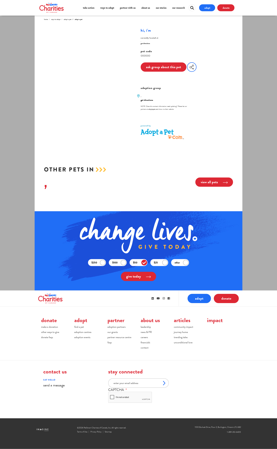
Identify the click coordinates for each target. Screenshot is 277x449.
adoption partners (116, 327)
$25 (156, 262)
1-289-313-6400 (234, 432)
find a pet (79, 327)
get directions (145, 43)
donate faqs (47, 337)
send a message (54, 385)
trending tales (181, 337)
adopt (207, 8)
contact (144, 348)
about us (145, 8)
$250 (94, 262)
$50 (135, 262)
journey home (181, 332)
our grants (112, 332)
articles (182, 320)
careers (144, 337)
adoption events (82, 337)
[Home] (51, 8)
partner (116, 320)
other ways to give (50, 332)
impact (215, 320)
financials (145, 342)
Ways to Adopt (55, 19)
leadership (146, 327)
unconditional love (183, 342)
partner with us (128, 8)
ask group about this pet (163, 67)
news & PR (146, 332)
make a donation (49, 327)
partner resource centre (119, 337)
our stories (161, 8)
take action (88, 8)
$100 (115, 262)
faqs (109, 342)
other (177, 262)
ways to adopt (107, 8)
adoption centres (82, 332)
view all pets (209, 182)
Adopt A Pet (67, 19)
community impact (183, 327)
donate (226, 8)
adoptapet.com (153, 109)
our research (178, 8)
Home (46, 19)
